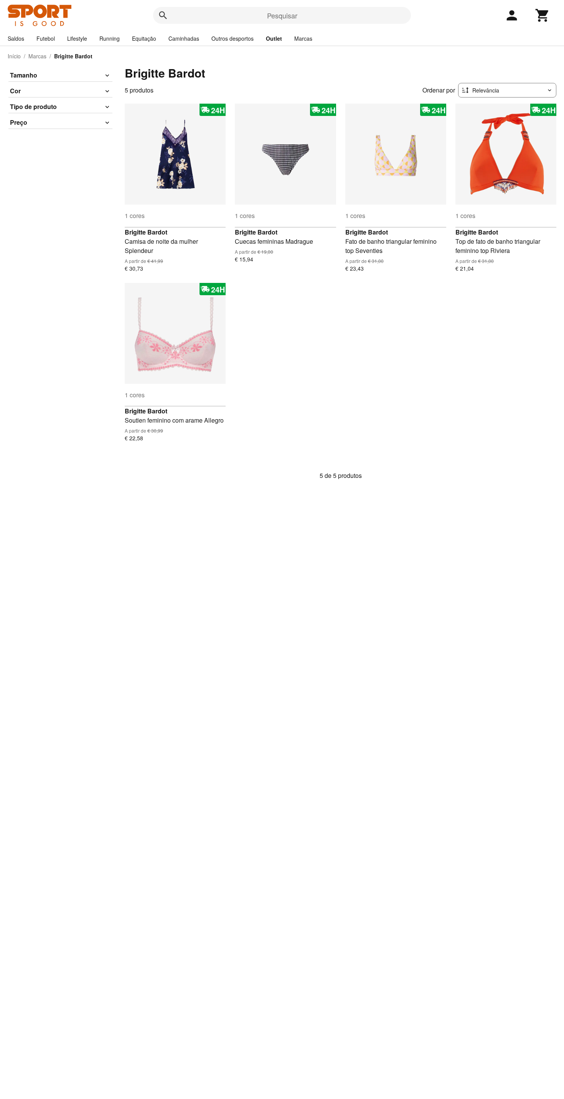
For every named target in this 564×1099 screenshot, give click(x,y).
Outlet (274, 38)
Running (109, 38)
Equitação (144, 38)
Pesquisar (282, 15)
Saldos (16, 38)
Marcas (303, 38)
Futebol (45, 38)
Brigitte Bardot (146, 232)
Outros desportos (232, 38)
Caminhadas (183, 38)
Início (14, 56)
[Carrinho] (542, 15)
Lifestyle (77, 38)
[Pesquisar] (163, 15)
